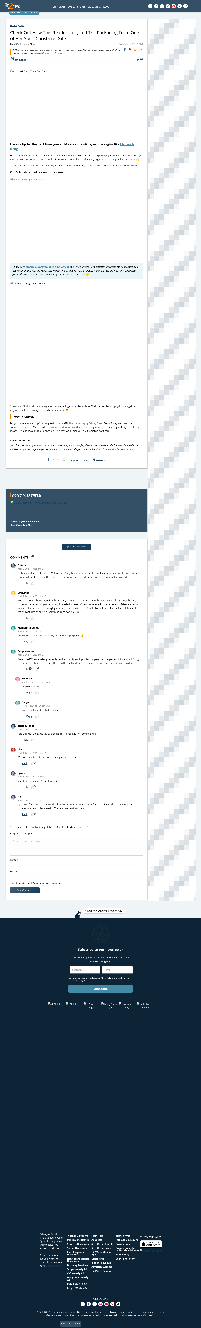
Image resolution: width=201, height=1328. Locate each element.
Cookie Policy (53, 1265)
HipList (139, 59)
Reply (25, 583)
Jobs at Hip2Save (101, 1263)
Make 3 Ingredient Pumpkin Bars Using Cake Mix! (25, 523)
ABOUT (107, 6)
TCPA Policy (122, 1254)
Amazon (131, 165)
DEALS (62, 6)
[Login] (193, 6)
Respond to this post (21, 833)
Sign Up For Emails (102, 1244)
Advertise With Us (101, 1267)
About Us (96, 1240)
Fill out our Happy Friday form (85, 423)
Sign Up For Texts (101, 1248)
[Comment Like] (33, 583)
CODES (71, 6)
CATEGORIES (94, 6)
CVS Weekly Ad (75, 1273)
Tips (21, 25)
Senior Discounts (77, 1248)
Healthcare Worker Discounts (78, 1259)
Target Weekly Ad (77, 1269)
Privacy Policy (124, 1244)
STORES (81, 6)
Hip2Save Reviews (101, 1271)
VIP (54, 6)
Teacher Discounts (77, 1236)
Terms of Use (123, 1236)
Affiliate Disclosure (127, 1240)
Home (13, 25)
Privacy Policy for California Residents (127, 1249)
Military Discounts (78, 1240)
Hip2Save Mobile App (101, 1253)
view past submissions (61, 427)
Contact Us (97, 1258)
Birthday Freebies (77, 1265)
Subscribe (100, 989)
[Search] (113, 7)
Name (14, 859)
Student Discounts (78, 1244)
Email (13, 871)
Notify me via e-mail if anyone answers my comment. (38, 883)
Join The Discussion (76, 546)
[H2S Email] (135, 50)
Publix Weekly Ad (77, 1284)
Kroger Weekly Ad (77, 1288)
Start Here (97, 1236)
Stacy (16, 44)
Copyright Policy (125, 1258)
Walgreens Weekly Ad (77, 1278)
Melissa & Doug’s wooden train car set (47, 266)
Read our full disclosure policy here (47, 53)
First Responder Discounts (76, 1253)
